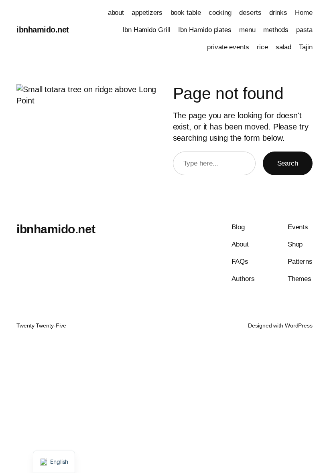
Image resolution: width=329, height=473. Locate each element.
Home (304, 12)
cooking (220, 12)
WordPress (299, 325)
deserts (250, 12)
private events (228, 47)
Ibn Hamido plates (205, 30)
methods (275, 30)
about (116, 12)
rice (262, 47)
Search (287, 163)
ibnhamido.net (42, 29)
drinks (278, 12)
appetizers (147, 12)
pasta (304, 30)
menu (247, 30)
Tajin (306, 47)
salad (284, 47)
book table (186, 12)
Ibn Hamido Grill (146, 30)
